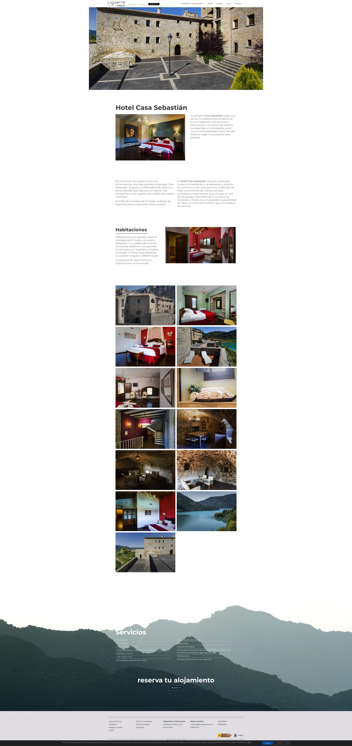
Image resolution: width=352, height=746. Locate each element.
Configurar (279, 743)
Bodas (210, 3)
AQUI (249, 742)
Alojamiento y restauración (191, 3)
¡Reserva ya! (154, 4)
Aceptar (267, 743)
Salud (228, 3)
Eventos (219, 3)
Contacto (238, 3)
